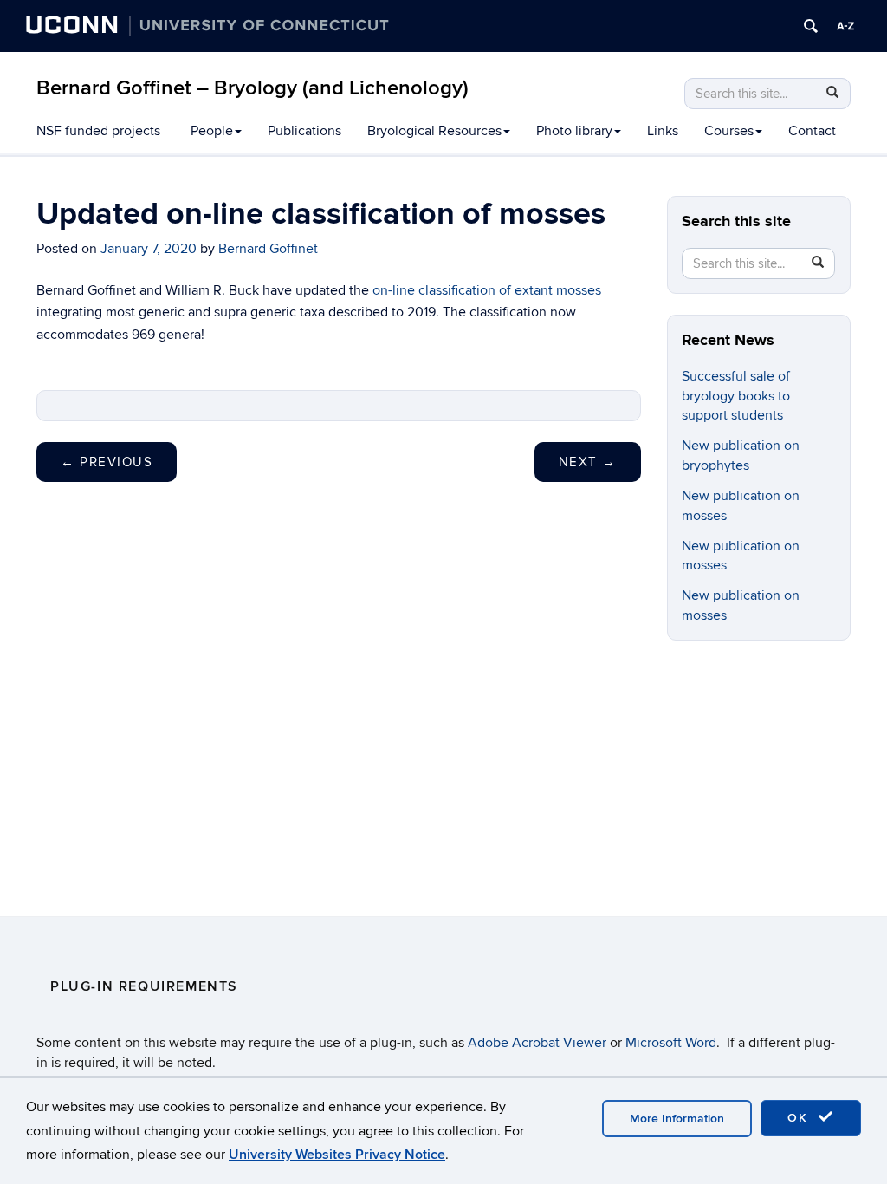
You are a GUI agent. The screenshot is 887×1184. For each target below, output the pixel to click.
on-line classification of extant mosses (486, 290)
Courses (729, 131)
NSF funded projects (98, 131)
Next (588, 462)
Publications (304, 131)
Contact (812, 131)
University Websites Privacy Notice (337, 1154)
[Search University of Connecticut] (811, 26)
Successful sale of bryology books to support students (736, 396)
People (212, 131)
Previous (106, 462)
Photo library (574, 131)
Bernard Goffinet (268, 248)
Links (662, 131)
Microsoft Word (670, 1042)
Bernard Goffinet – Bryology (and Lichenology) (252, 88)
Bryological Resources (434, 131)
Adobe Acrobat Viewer (537, 1042)
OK (800, 1117)
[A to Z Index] (845, 26)
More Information (677, 1118)
